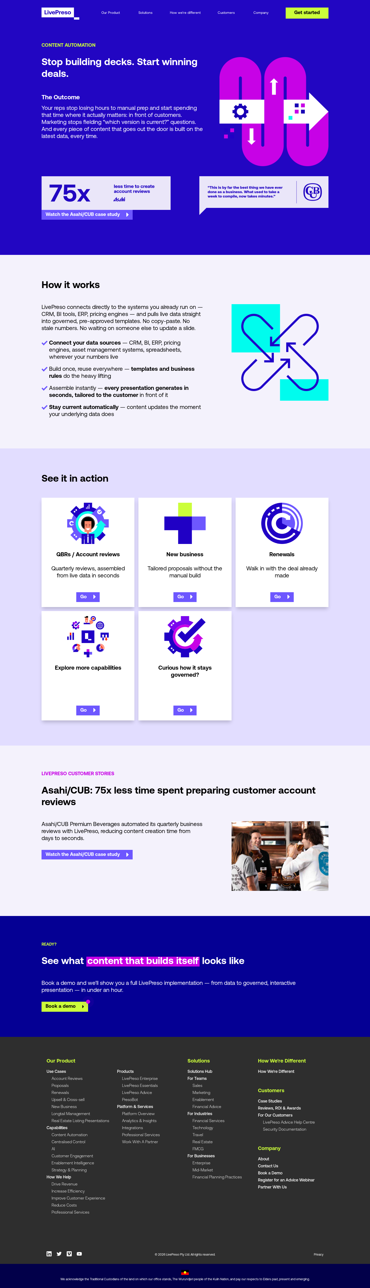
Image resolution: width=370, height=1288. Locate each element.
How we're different (185, 13)
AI (53, 1149)
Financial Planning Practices (217, 1177)
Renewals (60, 1093)
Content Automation (70, 1135)
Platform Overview (138, 1114)
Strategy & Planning (69, 1170)
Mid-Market (203, 1170)
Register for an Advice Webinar (286, 1180)
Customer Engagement (72, 1156)
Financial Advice (207, 1107)
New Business (64, 1107)
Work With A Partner (140, 1142)
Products (125, 1072)
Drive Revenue (65, 1184)
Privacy (318, 1254)
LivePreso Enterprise (140, 1079)
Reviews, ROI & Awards (279, 1109)
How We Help (59, 1177)
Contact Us (268, 1166)
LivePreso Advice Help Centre (289, 1123)
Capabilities (57, 1128)
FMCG (198, 1149)
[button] (110, 15)
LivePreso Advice (137, 1093)
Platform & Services (135, 1107)
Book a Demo (270, 1173)
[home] (65, 16)
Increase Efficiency (68, 1191)
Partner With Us (272, 1187)
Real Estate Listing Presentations (80, 1121)
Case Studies (270, 1101)
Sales (197, 1086)
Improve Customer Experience (78, 1199)
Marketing (201, 1093)
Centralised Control (68, 1142)
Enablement (203, 1100)
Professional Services (70, 1213)
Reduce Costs (64, 1206)
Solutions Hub (200, 1072)
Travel (198, 1135)
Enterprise (201, 1163)
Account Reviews (67, 1079)
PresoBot (130, 1100)
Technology (203, 1128)
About (263, 1159)
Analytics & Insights (139, 1121)
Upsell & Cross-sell (68, 1100)
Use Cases (56, 1072)
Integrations (132, 1128)
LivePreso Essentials (140, 1086)
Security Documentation (284, 1130)
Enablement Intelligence (73, 1163)
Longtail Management (71, 1114)
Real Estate (203, 1142)
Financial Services (209, 1121)
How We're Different (276, 1072)
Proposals (60, 1086)
